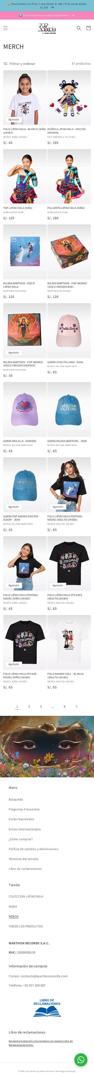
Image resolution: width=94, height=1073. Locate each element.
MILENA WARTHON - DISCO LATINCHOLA (19, 285)
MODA (13, 906)
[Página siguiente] (76, 706)
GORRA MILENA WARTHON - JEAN (67, 441)
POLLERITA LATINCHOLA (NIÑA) (66, 208)
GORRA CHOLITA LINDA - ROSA (65, 362)
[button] (5, 28)
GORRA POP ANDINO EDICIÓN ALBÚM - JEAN (20, 518)
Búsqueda (16, 799)
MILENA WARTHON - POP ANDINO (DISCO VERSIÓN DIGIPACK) (23, 363)
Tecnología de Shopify (65, 1071)
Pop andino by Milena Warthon (40, 1071)
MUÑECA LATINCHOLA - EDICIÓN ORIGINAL (66, 130)
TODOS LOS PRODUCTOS (26, 926)
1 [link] (17, 706)
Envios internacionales (25, 829)
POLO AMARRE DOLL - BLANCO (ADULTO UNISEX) (65, 675)
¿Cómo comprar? (21, 839)
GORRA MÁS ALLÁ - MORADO (19, 441)
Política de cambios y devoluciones (33, 849)
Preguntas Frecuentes (24, 809)
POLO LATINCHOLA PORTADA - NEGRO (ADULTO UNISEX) (65, 518)
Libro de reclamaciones (25, 869)
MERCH (14, 916)
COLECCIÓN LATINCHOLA (26, 896)
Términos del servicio (24, 859)
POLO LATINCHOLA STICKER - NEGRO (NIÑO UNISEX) (20, 675)
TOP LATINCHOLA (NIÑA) (18, 208)
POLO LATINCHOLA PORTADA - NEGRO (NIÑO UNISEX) (21, 596)
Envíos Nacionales (21, 819)
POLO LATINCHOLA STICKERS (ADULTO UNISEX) (64, 596)
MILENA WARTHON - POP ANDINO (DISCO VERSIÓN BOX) (67, 285)
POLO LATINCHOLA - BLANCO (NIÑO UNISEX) (24, 130)
